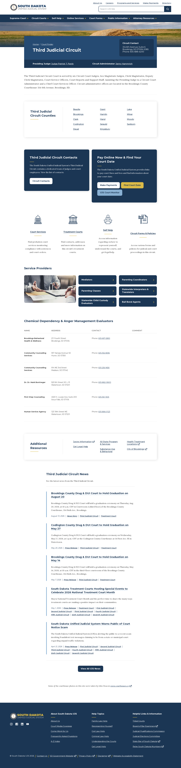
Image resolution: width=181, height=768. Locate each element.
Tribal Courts (139, 721)
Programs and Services (128, 3)
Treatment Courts (72, 232)
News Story (72, 516)
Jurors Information (84, 442)
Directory (166, 3)
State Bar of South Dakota (146, 741)
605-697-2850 (104, 338)
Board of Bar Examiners (145, 726)
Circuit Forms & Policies (143, 233)
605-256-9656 (103, 368)
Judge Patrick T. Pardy (62, 64)
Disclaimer (104, 756)
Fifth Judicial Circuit (60, 615)
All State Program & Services (109, 443)
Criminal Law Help (100, 736)
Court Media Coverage (61, 726)
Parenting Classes (91, 291)
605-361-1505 (103, 397)
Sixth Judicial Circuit (81, 615)
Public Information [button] (118, 18)
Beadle (76, 109)
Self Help (108, 230)
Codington (78, 124)
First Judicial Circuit (105, 608)
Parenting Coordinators (134, 280)
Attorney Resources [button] (143, 18)
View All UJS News (90, 669)
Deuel (76, 129)
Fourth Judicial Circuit (106, 611)
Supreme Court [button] (18, 18)
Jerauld (103, 124)
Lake (129, 109)
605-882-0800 (104, 382)
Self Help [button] (56, 18)
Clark (75, 119)
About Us (97, 3)
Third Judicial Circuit (89, 516)
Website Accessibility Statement (128, 756)
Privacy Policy (87, 756)
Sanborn (131, 124)
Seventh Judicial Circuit (103, 615)
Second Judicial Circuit (61, 611)
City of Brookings (137, 449)
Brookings (78, 114)
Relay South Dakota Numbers (148, 746)
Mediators (87, 280)
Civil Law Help (98, 731)
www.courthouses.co (121, 686)
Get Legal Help (80, 446)
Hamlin (103, 114)
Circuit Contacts (41, 181)
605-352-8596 (104, 353)
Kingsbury (105, 129)
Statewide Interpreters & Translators (135, 290)
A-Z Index (55, 741)
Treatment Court (108, 516)
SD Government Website (63, 756)
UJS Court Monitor (109, 192)
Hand (102, 119)
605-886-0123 (104, 412)
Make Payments (150, 3)
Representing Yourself (102, 726)
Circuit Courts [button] (39, 18)
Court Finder (47, 44)
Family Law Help (99, 721)
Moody (130, 119)
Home (36, 44)
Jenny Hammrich (124, 64)
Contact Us (42, 756)
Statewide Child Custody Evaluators (95, 301)
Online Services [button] (75, 18)
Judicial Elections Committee (146, 736)
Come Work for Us (59, 731)
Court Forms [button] (95, 18)
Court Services (38, 232)
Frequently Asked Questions (64, 736)
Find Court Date (132, 185)
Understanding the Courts (104, 741)
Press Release (71, 548)
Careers (109, 3)
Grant (102, 109)
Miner (130, 114)
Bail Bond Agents (131, 302)
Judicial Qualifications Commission (149, 731)
